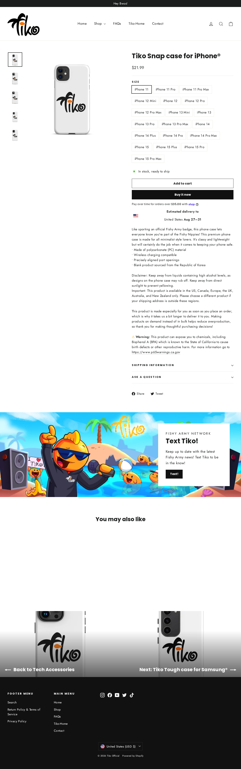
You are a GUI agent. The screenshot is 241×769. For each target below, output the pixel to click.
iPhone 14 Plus (145, 135)
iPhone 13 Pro (145, 124)
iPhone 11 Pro (165, 89)
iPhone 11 (142, 89)
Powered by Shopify (132, 756)
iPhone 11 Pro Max (195, 89)
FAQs (117, 23)
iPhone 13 (204, 112)
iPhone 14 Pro (173, 135)
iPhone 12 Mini (145, 101)
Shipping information (153, 365)
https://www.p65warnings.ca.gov (156, 352)
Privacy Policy (17, 721)
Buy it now (183, 194)
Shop (98, 23)
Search (12, 702)
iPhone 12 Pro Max (148, 112)
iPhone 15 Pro (194, 147)
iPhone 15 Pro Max (148, 158)
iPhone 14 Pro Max (203, 135)
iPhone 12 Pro (195, 101)
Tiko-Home (137, 23)
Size (136, 81)
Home (82, 23)
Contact (157, 23)
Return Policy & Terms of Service (24, 711)
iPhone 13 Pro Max (175, 124)
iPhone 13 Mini (179, 112)
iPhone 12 (170, 101)
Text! (174, 474)
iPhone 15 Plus (166, 147)
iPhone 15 (142, 147)
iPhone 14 (202, 124)
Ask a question (146, 377)
